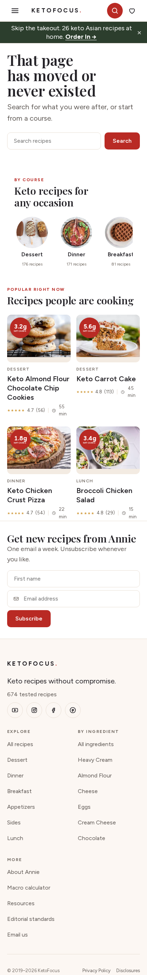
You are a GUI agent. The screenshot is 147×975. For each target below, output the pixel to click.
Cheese (88, 791)
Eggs (84, 806)
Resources (21, 903)
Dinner (15, 775)
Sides (14, 822)
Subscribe (28, 618)
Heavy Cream (95, 759)
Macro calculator (28, 887)
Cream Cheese (97, 822)
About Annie (23, 872)
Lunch (15, 838)
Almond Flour (95, 775)
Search (122, 140)
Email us (17, 934)
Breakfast (19, 791)
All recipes (20, 744)
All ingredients (96, 744)
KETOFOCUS (56, 10)
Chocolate (91, 838)
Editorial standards (31, 919)
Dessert (17, 759)
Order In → (81, 37)
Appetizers (21, 806)
